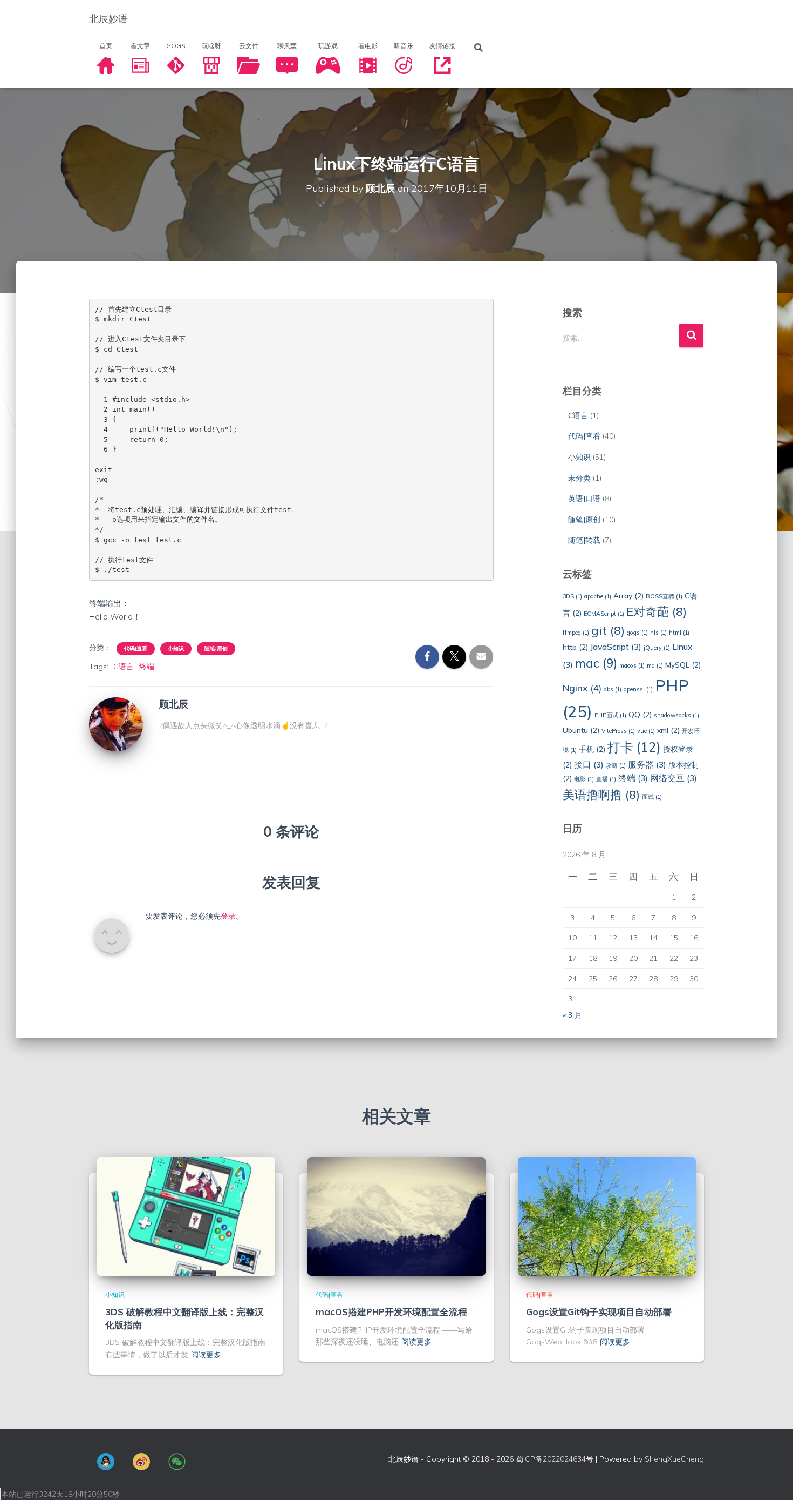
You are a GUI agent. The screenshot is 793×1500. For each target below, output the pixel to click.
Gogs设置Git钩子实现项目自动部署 (599, 1311)
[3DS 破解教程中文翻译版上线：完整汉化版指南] (186, 1216)
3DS (572, 596)
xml (668, 730)
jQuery (657, 647)
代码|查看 (135, 648)
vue (646, 731)
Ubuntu (581, 730)
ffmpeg (576, 632)
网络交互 (673, 777)
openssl (638, 689)
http (575, 646)
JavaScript (615, 646)
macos (632, 665)
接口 (589, 764)
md (655, 665)
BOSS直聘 (664, 596)
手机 (592, 749)
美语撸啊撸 (601, 794)
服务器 (647, 764)
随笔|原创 (216, 648)
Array (628, 595)
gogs (637, 632)
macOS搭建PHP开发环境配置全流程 (391, 1311)
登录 (228, 916)
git (608, 630)
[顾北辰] (116, 724)
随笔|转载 (584, 540)
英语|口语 (584, 498)
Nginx (582, 688)
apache (597, 596)
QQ (640, 714)
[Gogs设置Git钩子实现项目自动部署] (607, 1216)
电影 (584, 779)
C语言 (123, 666)
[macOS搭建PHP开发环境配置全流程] (396, 1216)
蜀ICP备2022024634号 (554, 1459)
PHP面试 (610, 715)
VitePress (618, 731)
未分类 (579, 478)
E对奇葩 (656, 611)
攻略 (616, 765)
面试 (652, 797)
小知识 (176, 648)
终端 (146, 666)
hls (658, 632)
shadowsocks (676, 715)
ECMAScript (604, 613)
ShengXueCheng (674, 1459)
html (679, 632)
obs (612, 689)
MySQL (683, 664)
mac (596, 663)
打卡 (634, 747)
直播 (606, 779)
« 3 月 (572, 1015)
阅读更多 (206, 1355)
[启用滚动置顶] (771, 1478)
